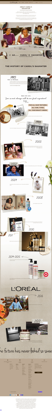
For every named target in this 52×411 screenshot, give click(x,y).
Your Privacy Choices (23, 368)
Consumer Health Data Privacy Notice (30, 370)
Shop (19, 2)
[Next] (34, 0)
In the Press (11, 367)
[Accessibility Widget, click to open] (0, 410)
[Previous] (17, 0)
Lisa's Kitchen (11, 366)
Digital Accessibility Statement (30, 375)
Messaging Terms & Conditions (29, 372)
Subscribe (38, 372)
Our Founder (11, 365)
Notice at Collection (29, 379)
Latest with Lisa (11, 369)
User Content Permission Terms (30, 377)
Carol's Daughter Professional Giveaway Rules (24, 373)
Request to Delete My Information (30, 387)
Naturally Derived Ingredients (23, 371)
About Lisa (17, 369)
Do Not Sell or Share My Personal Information (30, 384)
